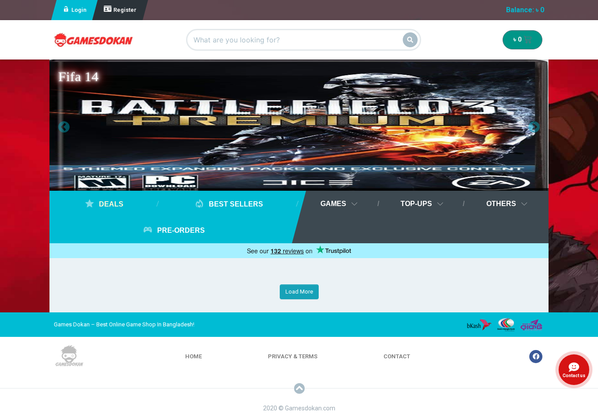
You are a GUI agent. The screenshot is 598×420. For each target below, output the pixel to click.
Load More (299, 291)
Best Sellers (235, 204)
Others (501, 203)
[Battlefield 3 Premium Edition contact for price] (299, 127)
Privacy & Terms (292, 356)
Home (193, 356)
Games (333, 203)
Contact (396, 356)
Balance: (525, 10)
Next (527, 125)
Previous (57, 125)
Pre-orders (180, 230)
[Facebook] (535, 356)
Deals (110, 204)
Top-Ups (416, 203)
